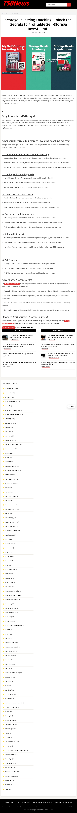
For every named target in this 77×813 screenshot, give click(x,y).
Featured (8, 548)
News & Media (9, 643)
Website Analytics (11, 772)
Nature (7, 638)
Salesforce (8, 677)
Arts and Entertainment (13, 414)
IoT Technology (10, 608)
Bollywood (8, 436)
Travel (7, 746)
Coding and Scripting (12, 470)
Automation (9, 423)
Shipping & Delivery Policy (41, 802)
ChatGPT (8, 462)
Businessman (9, 449)
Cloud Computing (11, 466)
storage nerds (41, 32)
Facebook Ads (9, 535)
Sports (7, 711)
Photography (9, 655)
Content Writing (10, 479)
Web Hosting (9, 767)
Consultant (9, 475)
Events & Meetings (11, 531)
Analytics (8, 397)
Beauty (7, 427)
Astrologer (8, 419)
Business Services (11, 445)
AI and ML (8, 393)
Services (8, 690)
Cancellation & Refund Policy (62, 802)
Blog (6, 432)
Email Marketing (10, 522)
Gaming (8, 574)
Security (8, 681)
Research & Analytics (12, 673)
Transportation (10, 742)
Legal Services (10, 612)
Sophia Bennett (15, 339)
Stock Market (9, 720)
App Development (11, 401)
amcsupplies (7, 348)
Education (8, 518)
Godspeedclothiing (54, 357)
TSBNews (44, 810)
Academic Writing (11, 389)
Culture (7, 492)
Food (7, 565)
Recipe (7, 668)
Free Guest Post (10, 569)
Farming (8, 539)
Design (7, 500)
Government (9, 582)
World (7, 785)
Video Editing (9, 763)
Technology (9, 729)
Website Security (10, 776)
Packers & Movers (11, 647)
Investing (8, 604)
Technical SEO (9, 724)
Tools (7, 733)
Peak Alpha (45, 348)
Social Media (9, 694)
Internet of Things (11, 600)
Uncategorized (10, 755)
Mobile (7, 630)
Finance (23, 327)
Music (7, 634)
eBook (7, 513)
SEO (6, 686)
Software (8, 699)
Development (9, 505)
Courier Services (10, 483)
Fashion (8, 544)
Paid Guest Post (10, 651)
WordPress (8, 780)
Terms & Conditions (23, 802)
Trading (7, 737)
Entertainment (10, 526)
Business (17, 327)
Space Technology (11, 707)
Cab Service (9, 453)
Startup (7, 716)
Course (7, 488)
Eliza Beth (52, 339)
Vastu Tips (8, 759)
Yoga (7, 789)
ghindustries (7, 356)
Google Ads (8, 578)
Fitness (7, 561)
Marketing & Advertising (13, 625)
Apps (6, 406)
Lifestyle (8, 617)
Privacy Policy (9, 802)
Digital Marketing (11, 509)
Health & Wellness (11, 591)
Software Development (12, 703)
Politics (7, 660)
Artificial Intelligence (12, 410)
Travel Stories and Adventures (15, 750)
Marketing (8, 621)
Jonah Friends (46, 366)
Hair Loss (8, 587)
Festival (7, 552)
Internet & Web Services (13, 595)
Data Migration (10, 496)
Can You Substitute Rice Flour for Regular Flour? (18, 354)
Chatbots (8, 457)
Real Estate (30, 327)
